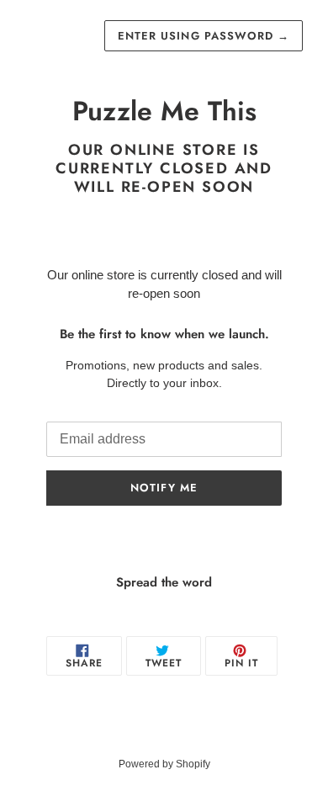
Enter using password (203, 36)
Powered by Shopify (164, 764)
